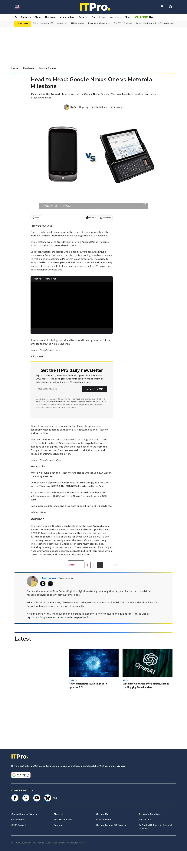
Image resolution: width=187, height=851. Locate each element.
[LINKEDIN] (44, 583)
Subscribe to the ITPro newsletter (50, 23)
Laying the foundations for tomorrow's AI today (160, 23)
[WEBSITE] (51, 583)
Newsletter (107, 217)
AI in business (77, 23)
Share (37, 217)
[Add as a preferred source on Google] (21, 775)
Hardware (50, 17)
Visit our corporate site (112, 765)
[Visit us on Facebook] (14, 797)
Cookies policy (103, 819)
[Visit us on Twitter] (25, 797)
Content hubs (98, 17)
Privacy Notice (55, 401)
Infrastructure (67, 17)
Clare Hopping (80, 107)
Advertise (115, 17)
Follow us (92, 217)
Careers (58, 825)
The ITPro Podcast (122, 23)
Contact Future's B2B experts (111, 825)
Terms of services (72, 399)
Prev (71, 565)
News (120, 107)
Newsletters (145, 819)
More (127, 17)
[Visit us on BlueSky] (46, 797)
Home (14, 68)
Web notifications (63, 819)
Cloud (38, 17)
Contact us (102, 814)
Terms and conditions (150, 814)
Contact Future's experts (24, 814)
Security (83, 17)
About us (58, 814)
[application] (72, 305)
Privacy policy (18, 819)
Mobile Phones (47, 68)
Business (26, 17)
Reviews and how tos (98, 23)
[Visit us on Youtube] (36, 797)
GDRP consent (18, 825)
